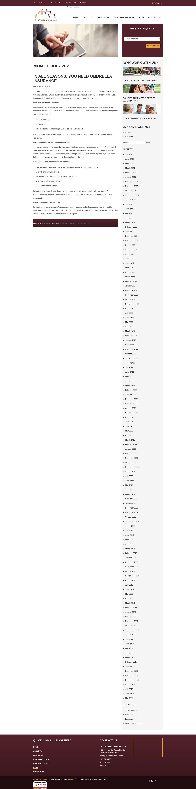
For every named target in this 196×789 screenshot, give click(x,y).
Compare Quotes (73, 7)
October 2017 (130, 626)
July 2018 (129, 585)
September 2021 (132, 413)
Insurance (46, 223)
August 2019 (130, 526)
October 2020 (130, 463)
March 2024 (130, 277)
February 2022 (131, 390)
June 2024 (129, 263)
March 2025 (130, 222)
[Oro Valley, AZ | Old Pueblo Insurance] (45, 13)
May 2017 (129, 648)
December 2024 (131, 236)
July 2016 (129, 689)
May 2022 (129, 376)
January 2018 (130, 612)
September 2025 (132, 195)
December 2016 (131, 671)
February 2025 (131, 227)
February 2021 (131, 444)
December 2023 (131, 290)
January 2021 (130, 449)
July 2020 (129, 476)
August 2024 (130, 254)
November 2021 (131, 404)
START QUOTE (153, 46)
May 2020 (129, 485)
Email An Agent (70, 3)
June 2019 (129, 535)
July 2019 (129, 531)
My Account (157, 3)
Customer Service (123, 17)
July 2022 (129, 367)
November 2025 (131, 186)
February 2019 (131, 553)
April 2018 (129, 598)
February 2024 (131, 281)
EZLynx (72, 779)
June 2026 (129, 159)
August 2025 (130, 200)
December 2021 (131, 399)
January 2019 (130, 558)
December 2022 (131, 345)
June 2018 (129, 589)
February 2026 (131, 173)
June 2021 (129, 426)
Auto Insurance (131, 710)
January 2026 (130, 177)
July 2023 (129, 313)
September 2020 (132, 467)
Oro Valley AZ (86, 223)
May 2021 (129, 431)
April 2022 (129, 381)
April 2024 (129, 272)
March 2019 (130, 549)
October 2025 (130, 191)
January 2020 (130, 503)
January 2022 (130, 395)
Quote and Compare (133, 724)
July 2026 (129, 154)
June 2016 (129, 694)
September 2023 (132, 304)
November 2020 (131, 458)
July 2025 (129, 204)
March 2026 (130, 168)
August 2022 (130, 363)
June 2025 (129, 209)
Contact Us (154, 17)
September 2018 (132, 576)
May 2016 (129, 698)
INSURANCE (102, 17)
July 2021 (129, 422)
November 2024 (131, 241)
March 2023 (130, 331)
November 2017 (131, 621)
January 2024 (130, 286)
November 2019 (131, 512)
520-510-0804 (55, 3)
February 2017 (131, 662)
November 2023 (131, 295)
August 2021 (130, 417)
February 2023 (131, 336)
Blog (141, 17)
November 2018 (131, 567)
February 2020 (131, 499)
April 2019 (129, 544)
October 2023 (130, 299)
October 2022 (130, 354)
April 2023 (129, 327)
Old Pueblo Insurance (69, 223)
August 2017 (130, 635)
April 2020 (129, 490)
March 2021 (130, 440)
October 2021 (130, 408)
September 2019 (132, 521)
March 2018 (130, 603)
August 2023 (130, 308)
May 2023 (129, 322)
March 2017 (130, 657)
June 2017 (129, 644)
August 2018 (130, 580)
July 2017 (129, 639)
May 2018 (129, 594)
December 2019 (131, 508)
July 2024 (129, 259)
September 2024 (132, 250)
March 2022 (130, 386)
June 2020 (129, 481)
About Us (87, 17)
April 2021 (129, 435)
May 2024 (129, 268)
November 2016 (131, 676)
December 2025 (131, 182)
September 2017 (132, 630)
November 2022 (131, 349)
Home (75, 17)
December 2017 (131, 617)
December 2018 (131, 562)
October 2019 (130, 517)
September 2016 (132, 680)
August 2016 (130, 685)
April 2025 (129, 218)
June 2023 (129, 318)
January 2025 (130, 231)
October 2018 (130, 571)
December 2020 (131, 453)
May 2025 (129, 213)
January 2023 (130, 340)
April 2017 (129, 653)
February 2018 (131, 608)
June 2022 (129, 372)
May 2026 (129, 163)
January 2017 (130, 666)
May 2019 (129, 540)
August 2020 (130, 472)
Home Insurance (131, 714)
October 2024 (130, 245)
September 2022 (132, 358)
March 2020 (130, 494)
